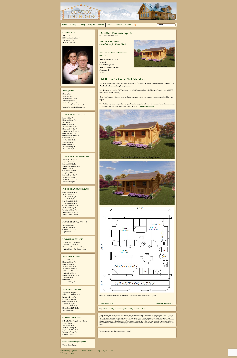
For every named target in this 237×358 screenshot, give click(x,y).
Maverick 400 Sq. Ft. (69, 120)
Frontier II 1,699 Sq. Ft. (69, 197)
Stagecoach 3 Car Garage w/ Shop (73, 247)
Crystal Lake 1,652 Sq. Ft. (70, 330)
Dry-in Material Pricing (69, 98)
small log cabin (122, 309)
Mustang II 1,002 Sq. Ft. (69, 159)
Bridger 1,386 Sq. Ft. (68, 173)
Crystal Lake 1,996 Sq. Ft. (70, 205)
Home (64, 25)
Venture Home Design (69, 345)
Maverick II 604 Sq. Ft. (69, 127)
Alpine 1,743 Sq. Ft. (68, 199)
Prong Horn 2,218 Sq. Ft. (70, 212)
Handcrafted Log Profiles (70, 103)
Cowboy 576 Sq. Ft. (68, 323)
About (111, 351)
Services (119, 25)
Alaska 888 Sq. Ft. (68, 142)
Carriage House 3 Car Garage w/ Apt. (74, 249)
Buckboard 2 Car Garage (70, 245)
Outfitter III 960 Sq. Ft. (69, 144)
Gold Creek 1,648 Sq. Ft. (70, 192)
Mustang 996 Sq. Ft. (68, 149)
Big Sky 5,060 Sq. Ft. (69, 232)
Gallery (82, 25)
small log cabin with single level (137, 309)
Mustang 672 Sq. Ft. (68, 325)
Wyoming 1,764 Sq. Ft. (69, 332)
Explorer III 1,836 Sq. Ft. (70, 203)
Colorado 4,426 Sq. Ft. (69, 334)
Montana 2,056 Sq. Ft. (69, 208)
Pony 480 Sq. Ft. (67, 122)
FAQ (61, 352)
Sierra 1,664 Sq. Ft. (68, 194)
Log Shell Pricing (68, 96)
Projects (91, 25)
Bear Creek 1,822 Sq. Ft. (70, 201)
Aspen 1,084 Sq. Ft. (68, 162)
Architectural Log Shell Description (73, 105)
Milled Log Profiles (68, 101)
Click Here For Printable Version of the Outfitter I (113, 54)
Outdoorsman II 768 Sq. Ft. (70, 135)
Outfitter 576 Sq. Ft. (68, 124)
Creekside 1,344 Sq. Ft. (69, 170)
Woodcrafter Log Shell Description (73, 107)
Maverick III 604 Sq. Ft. (69, 129)
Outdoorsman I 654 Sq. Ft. (70, 131)
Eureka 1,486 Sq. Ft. (68, 182)
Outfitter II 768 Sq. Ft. (69, 133)
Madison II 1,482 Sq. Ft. (69, 179)
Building (73, 25)
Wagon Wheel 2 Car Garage (71, 242)
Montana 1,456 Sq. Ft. (69, 328)
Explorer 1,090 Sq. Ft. (69, 164)
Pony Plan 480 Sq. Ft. (107, 304)
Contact (128, 25)
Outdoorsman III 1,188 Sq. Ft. (71, 166)
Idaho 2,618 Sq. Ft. (68, 225)
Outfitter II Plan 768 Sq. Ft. (165, 304)
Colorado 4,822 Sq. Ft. (69, 229)
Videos (109, 25)
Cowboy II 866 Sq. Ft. (69, 140)
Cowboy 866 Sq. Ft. (68, 138)
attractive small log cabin (110, 309)
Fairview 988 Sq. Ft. (68, 147)
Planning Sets (66, 94)
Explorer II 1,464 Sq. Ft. (69, 175)
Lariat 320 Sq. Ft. (67, 118)
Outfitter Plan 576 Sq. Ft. (115, 33)
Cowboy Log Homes (147, 106)
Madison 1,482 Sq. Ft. (69, 177)
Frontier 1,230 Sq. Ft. (69, 168)
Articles (101, 25)
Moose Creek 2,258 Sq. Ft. (70, 214)
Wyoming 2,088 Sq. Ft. (69, 210)
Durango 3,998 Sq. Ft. (69, 227)
